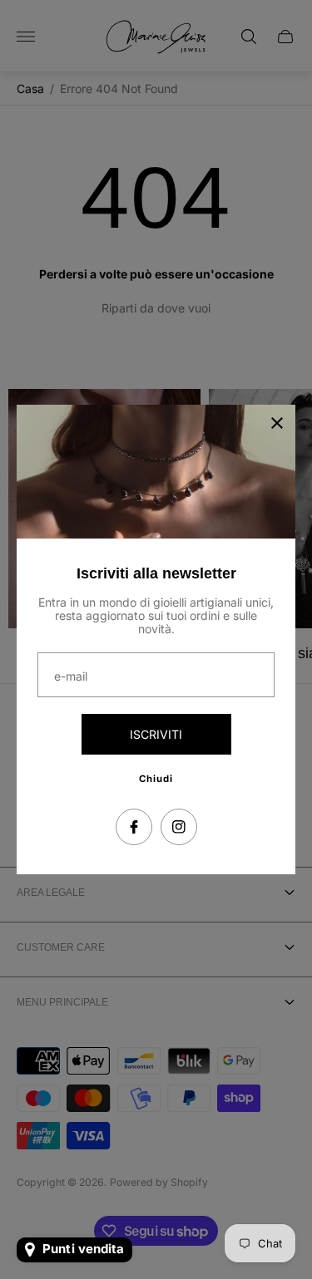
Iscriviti (156, 734)
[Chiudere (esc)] (277, 423)
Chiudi (156, 779)
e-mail (70, 676)
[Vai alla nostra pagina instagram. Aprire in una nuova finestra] (179, 827)
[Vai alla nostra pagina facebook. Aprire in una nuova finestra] (134, 827)
